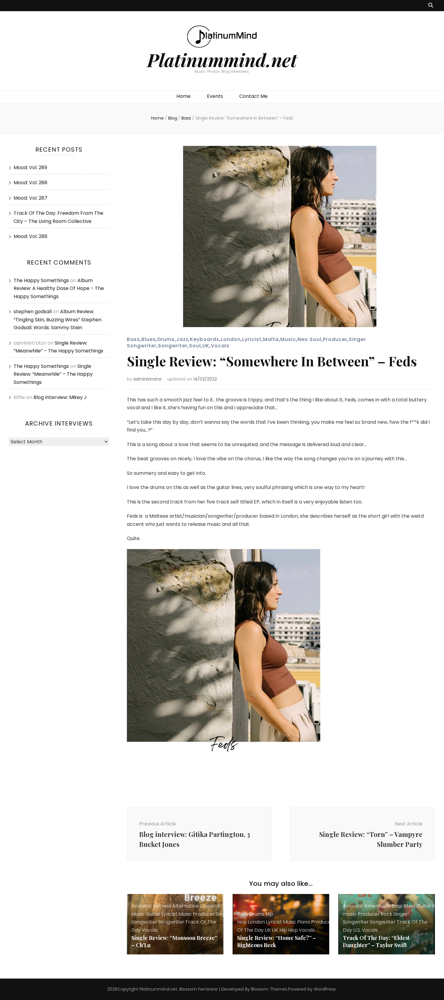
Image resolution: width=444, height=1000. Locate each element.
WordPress (325, 989)
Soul (195, 345)
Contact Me (253, 96)
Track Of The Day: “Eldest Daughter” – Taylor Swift (376, 941)
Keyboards (204, 339)
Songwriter (173, 345)
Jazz (182, 339)
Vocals (220, 345)
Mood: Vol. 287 (30, 198)
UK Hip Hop (285, 930)
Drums (166, 339)
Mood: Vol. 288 (30, 182)
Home (183, 96)
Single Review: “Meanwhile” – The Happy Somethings (53, 374)
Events (215, 96)
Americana (377, 905)
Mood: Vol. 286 (30, 236)
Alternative (185, 905)
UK (205, 345)
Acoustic (141, 905)
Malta (271, 339)
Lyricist (252, 339)
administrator (147, 379)
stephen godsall (33, 311)
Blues (148, 339)
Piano (303, 921)
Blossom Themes (269, 989)
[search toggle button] (430, 6)
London (231, 339)
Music (288, 339)
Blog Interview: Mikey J (60, 397)
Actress (162, 905)
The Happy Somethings (41, 280)
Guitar (153, 914)
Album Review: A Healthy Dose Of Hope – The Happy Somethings (59, 288)
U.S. (357, 930)
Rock (386, 914)
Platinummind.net (222, 59)
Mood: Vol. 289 (30, 167)
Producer (335, 339)
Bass (133, 339)
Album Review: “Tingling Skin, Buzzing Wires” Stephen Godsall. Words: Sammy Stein (57, 319)
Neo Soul (309, 339)
